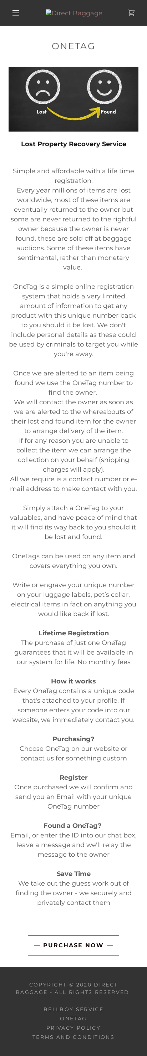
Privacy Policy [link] (73, 1028)
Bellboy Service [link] (73, 1009)
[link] (74, 13)
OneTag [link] (73, 1018)
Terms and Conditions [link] (73, 1037)
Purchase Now (73, 945)
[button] (16, 13)
